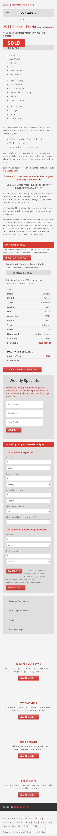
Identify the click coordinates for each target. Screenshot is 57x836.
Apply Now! (13, 170)
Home (6, 818)
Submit (12, 429)
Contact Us (45, 822)
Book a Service (29, 741)
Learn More (27, 677)
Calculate (14, 570)
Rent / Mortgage (13, 474)
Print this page (16, 629)
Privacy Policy (32, 826)
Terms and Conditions (13, 826)
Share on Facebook (18, 601)
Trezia (47, 298)
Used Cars (8, 822)
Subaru (46, 293)
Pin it (11, 620)
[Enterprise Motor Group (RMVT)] (28, 4)
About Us (16, 818)
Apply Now (14, 587)
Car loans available (18, 139)
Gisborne (49, 26)
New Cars (27, 818)
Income (9, 457)
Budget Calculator (28, 664)
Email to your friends (19, 610)
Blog (35, 822)
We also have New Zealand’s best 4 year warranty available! (30, 178)
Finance (26, 822)
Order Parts (28, 780)
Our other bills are (14, 490)
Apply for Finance (16, 257)
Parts (18, 822)
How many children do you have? (21, 517)
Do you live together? (15, 506)
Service (38, 818)
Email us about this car (21, 369)
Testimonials (28, 703)
